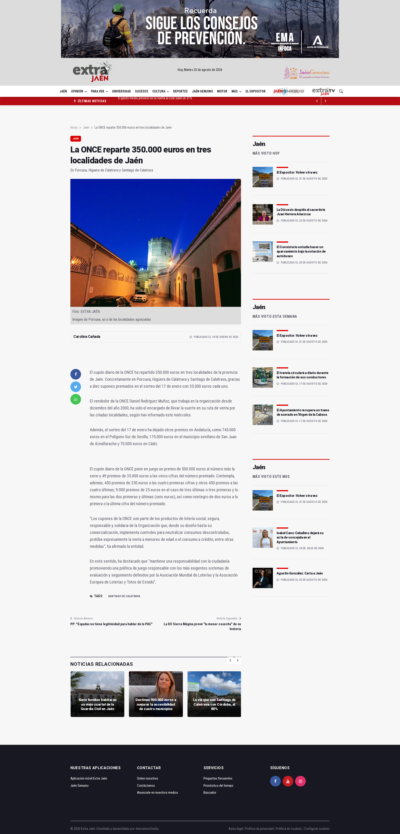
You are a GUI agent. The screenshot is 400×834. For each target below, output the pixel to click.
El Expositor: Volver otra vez (297, 172)
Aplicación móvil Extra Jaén (88, 778)
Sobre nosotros (147, 778)
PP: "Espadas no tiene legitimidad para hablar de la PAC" (111, 624)
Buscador (209, 792)
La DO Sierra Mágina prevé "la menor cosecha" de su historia (202, 626)
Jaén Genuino (202, 91)
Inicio (74, 127)
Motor (222, 91)
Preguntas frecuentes (217, 778)
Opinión (77, 91)
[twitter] (75, 386)
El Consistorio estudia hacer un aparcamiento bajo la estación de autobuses (301, 251)
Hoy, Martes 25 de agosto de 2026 (200, 70)
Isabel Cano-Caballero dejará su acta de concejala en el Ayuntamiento (300, 537)
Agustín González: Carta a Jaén (300, 573)
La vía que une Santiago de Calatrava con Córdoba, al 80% (214, 704)
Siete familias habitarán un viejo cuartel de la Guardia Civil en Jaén (97, 704)
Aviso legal (235, 829)
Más (234, 91)
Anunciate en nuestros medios (157, 792)
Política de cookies (289, 829)
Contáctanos (146, 785)
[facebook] (75, 374)
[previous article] (325, 101)
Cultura (158, 91)
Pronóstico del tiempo (218, 785)
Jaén (63, 91)
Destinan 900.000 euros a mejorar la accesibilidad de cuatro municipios (155, 704)
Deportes (180, 91)
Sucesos (141, 91)
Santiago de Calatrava (124, 596)
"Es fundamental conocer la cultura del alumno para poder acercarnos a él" (167, 101)
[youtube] (288, 781)
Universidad (121, 91)
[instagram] (300, 781)
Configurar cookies (317, 829)
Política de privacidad (259, 829)
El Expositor (256, 91)
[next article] (317, 101)
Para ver (97, 91)
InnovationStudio (147, 829)
